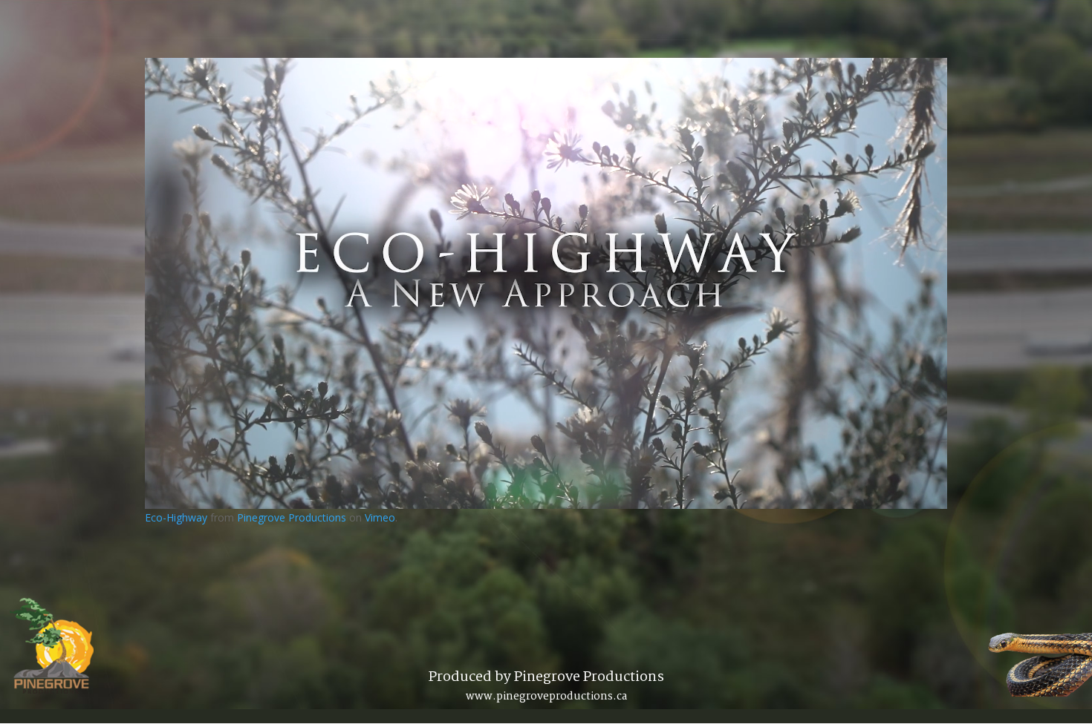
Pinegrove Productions (291, 517)
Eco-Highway (176, 517)
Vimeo (380, 517)
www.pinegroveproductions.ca (546, 696)
